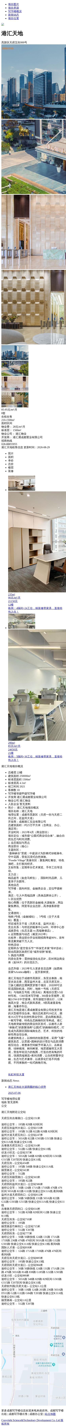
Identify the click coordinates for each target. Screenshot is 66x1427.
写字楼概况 (15, 11)
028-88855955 (9, 444)
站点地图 (50, 1414)
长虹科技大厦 (16, 1074)
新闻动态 (13, 14)
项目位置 (13, 18)
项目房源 (13, 7)
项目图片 (13, 4)
